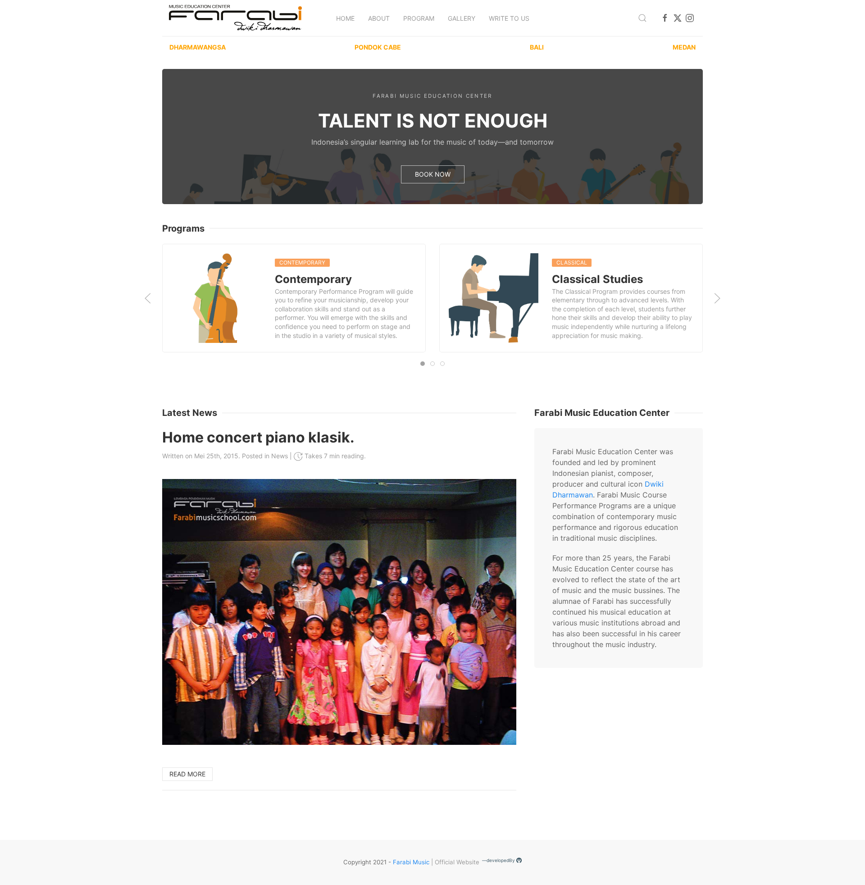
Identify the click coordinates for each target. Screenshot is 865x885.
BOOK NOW (433, 174)
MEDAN (684, 47)
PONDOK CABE (378, 47)
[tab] (422, 363)
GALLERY (461, 18)
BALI (537, 47)
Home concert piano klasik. (258, 437)
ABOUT (379, 18)
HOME (345, 18)
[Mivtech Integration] (519, 862)
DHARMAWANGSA (197, 47)
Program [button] (418, 18)
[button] (642, 18)
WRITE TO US (509, 18)
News (279, 456)
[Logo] (235, 18)
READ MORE (187, 774)
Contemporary (313, 279)
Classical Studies (597, 279)
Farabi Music (411, 862)
